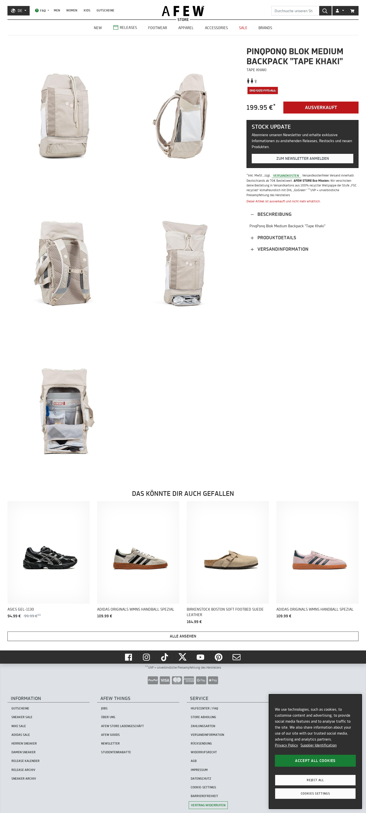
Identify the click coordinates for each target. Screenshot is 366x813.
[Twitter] (183, 657)
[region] (315, 751)
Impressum (199, 770)
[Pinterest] (219, 657)
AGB (194, 761)
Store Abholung (203, 717)
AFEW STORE (183, 11)
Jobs (104, 708)
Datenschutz (201, 778)
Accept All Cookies (315, 760)
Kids (87, 10)
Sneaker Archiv (23, 778)
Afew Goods (110, 735)
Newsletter (110, 743)
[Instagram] (147, 657)
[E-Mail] (237, 657)
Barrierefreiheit (204, 796)
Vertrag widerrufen (208, 805)
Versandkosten (286, 175)
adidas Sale (20, 735)
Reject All (315, 780)
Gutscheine (105, 10)
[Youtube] (201, 657)
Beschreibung (274, 214)
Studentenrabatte (116, 752)
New (98, 27)
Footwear (157, 27)
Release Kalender (25, 761)
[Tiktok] (165, 657)
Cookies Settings (315, 793)
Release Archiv (23, 770)
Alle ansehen (183, 636)
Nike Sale (18, 726)
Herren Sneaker (24, 743)
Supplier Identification (319, 745)
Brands (265, 27)
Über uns (108, 717)
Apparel (186, 27)
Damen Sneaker (23, 752)
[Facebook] (129, 657)
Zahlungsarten (203, 726)
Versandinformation (282, 249)
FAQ (43, 10)
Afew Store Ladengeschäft (122, 726)
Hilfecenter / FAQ (204, 708)
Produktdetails (276, 237)
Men (57, 10)
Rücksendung (201, 743)
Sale (243, 27)
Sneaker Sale (21, 717)
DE (20, 10)
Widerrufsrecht (204, 752)
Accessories (216, 27)
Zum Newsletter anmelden (302, 158)
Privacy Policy (286, 745)
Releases (128, 27)
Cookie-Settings (203, 787)
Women (71, 10)
